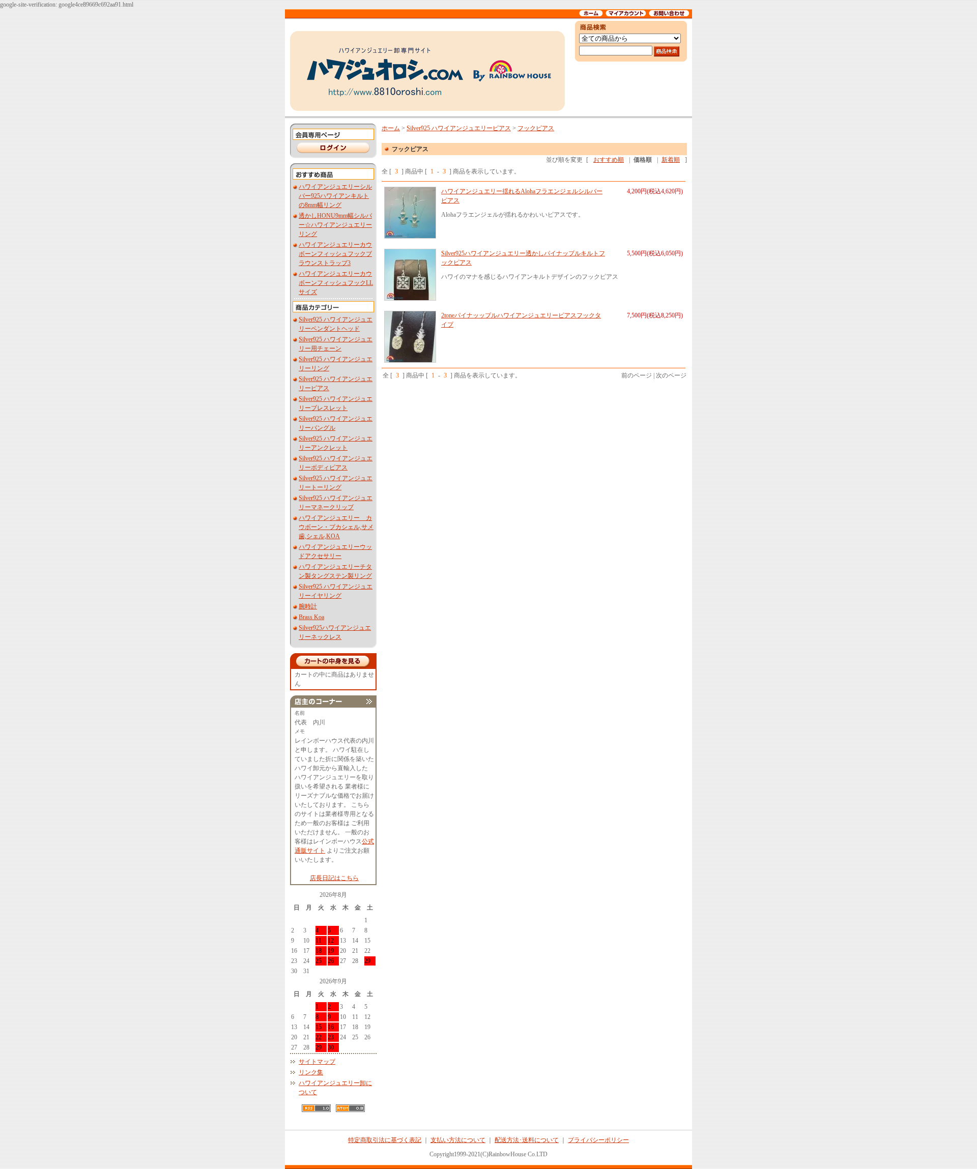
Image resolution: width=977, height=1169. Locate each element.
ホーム (391, 128)
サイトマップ (317, 1061)
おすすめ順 (608, 159)
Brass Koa (311, 617)
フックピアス (536, 128)
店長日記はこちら (334, 878)
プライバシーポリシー (598, 1140)
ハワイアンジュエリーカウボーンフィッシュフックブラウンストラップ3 (335, 254)
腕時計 (308, 606)
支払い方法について (457, 1140)
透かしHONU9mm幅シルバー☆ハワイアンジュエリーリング (335, 225)
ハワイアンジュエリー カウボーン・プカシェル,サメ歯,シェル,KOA (336, 527)
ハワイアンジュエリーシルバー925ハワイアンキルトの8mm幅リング (335, 196)
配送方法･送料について (527, 1140)
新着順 (671, 159)
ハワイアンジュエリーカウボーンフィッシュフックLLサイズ (336, 283)
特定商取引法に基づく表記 (384, 1140)
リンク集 (311, 1072)
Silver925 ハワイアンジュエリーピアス (459, 128)
